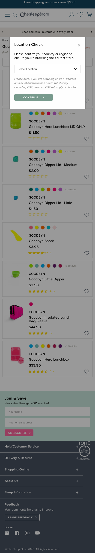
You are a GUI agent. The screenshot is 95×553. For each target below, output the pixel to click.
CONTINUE (30, 97)
